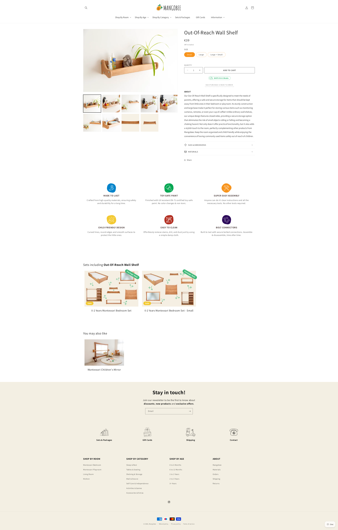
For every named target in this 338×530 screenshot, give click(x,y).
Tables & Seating (133, 469)
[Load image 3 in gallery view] (111, 104)
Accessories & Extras (135, 493)
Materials (216, 469)
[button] (86, 8)
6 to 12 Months (176, 469)
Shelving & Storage (134, 474)
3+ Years (173, 483)
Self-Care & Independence (137, 483)
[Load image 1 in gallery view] (92, 104)
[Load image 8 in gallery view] (92, 123)
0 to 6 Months (175, 465)
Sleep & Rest (131, 465)
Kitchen (86, 479)
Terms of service (188, 524)
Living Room (88, 474)
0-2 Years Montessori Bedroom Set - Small (169, 310)
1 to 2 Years (174, 474)
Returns (216, 483)
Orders (216, 474)
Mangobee (217, 465)
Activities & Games (134, 488)
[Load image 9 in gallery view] (111, 123)
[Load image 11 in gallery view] (149, 123)
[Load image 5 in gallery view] (149, 104)
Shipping (216, 479)
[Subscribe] (190, 411)
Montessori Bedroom (92, 465)
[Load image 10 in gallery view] (130, 123)
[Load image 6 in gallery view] (169, 104)
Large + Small (216, 54)
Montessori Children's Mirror (104, 369)
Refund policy (163, 524)
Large (201, 54)
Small (189, 54)
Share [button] (189, 160)
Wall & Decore (132, 479)
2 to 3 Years (174, 479)
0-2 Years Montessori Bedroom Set (111, 310)
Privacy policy (176, 524)
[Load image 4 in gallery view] (130, 104)
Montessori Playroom (92, 469)
